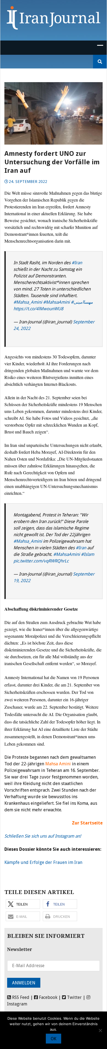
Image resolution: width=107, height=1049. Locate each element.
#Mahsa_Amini (27, 302)
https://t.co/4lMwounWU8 (38, 308)
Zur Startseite (87, 823)
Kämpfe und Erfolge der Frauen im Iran (43, 862)
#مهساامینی (82, 302)
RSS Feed (20, 997)
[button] (23, 904)
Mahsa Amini (58, 763)
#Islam (87, 554)
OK (53, 1038)
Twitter (74, 997)
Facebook (47, 997)
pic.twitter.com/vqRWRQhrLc (41, 561)
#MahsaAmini (56, 302)
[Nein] (100, 1030)
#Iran (77, 262)
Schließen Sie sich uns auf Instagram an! (42, 836)
